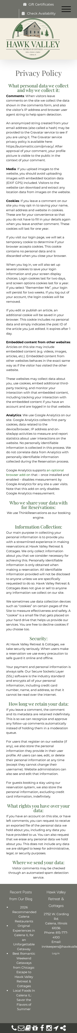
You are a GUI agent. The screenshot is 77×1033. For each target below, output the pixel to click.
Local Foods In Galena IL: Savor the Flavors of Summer (24, 1000)
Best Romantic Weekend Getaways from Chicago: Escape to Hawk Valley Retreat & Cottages (24, 970)
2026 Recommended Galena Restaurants (24, 914)
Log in (56, 953)
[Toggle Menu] (66, 9)
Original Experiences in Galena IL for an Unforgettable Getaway (24, 937)
